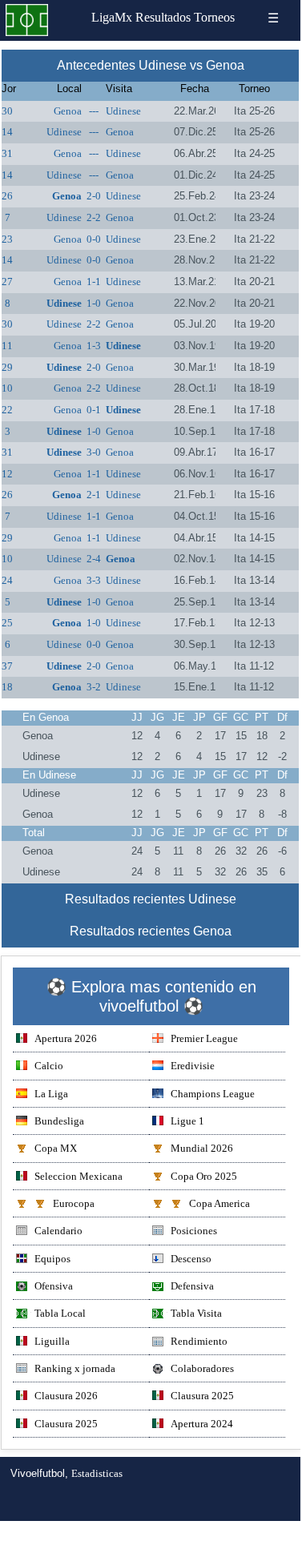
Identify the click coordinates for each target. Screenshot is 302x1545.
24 (7, 580)
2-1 (94, 495)
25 (7, 623)
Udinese (123, 111)
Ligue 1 (187, 1121)
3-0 (94, 452)
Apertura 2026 (65, 1038)
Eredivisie (193, 1066)
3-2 (94, 687)
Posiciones (194, 1231)
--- (94, 111)
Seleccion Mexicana (78, 1176)
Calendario (58, 1231)
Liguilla (52, 1341)
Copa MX (55, 1148)
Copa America (219, 1203)
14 (7, 132)
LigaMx (111, 17)
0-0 (94, 239)
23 (7, 239)
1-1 (94, 282)
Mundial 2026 (202, 1148)
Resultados (163, 17)
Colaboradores (202, 1368)
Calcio (48, 1066)
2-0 (94, 196)
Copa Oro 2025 (204, 1176)
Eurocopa (74, 1203)
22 (7, 410)
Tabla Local (60, 1313)
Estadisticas (97, 1473)
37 (7, 666)
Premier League (204, 1038)
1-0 (94, 303)
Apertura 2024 (202, 1424)
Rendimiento (199, 1341)
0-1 (94, 410)
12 (7, 474)
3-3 (94, 580)
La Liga (51, 1094)
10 (7, 388)
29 (7, 367)
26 (7, 196)
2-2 (94, 217)
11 (7, 346)
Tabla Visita (196, 1313)
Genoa (68, 111)
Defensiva (192, 1286)
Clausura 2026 (66, 1396)
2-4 (94, 559)
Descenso (191, 1259)
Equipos (52, 1259)
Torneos (214, 17)
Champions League (213, 1094)
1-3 (94, 346)
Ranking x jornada (74, 1368)
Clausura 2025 (202, 1396)
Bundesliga (59, 1121)
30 (7, 111)
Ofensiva (53, 1286)
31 (7, 153)
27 (7, 282)
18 (7, 687)
